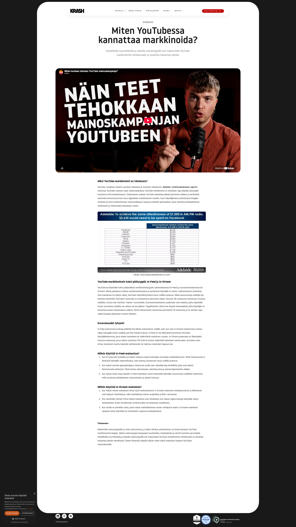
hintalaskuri (152, 11)
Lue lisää (30, 509)
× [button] (34, 494)
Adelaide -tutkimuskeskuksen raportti (180, 187)
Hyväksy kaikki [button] (12, 513)
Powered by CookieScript (19, 522)
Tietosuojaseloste (62, 522)
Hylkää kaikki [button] (27, 513)
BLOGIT (167, 11)
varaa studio (134, 11)
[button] (119, 11)
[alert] (19, 508)
